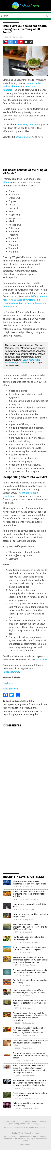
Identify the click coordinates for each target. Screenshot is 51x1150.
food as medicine (38, 704)
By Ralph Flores (28, 1076)
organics (7, 714)
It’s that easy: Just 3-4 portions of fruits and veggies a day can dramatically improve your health (28, 1030)
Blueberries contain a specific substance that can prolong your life (29, 882)
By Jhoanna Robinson (30, 1098)
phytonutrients (21, 714)
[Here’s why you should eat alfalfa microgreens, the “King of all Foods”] (25, 9)
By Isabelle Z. (27, 887)
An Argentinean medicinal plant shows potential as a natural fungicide (30, 948)
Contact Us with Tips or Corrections (25, 1133)
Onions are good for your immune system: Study (28, 1104)
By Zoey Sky (27, 985)
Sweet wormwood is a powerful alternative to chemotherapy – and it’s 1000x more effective (30, 927)
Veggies (34, 714)
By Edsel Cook (28, 1061)
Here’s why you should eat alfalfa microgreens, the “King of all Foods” (29, 991)
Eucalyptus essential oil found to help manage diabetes (30, 1094)
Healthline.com (11, 688)
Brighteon (22, 704)
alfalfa (6, 182)
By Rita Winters (28, 1088)
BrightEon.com (23, 137)
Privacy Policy (25, 1145)
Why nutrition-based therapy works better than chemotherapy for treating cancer (30, 1055)
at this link (41, 659)
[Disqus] (25, 764)
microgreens (20, 711)
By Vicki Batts (27, 1048)
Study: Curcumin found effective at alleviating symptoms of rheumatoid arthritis (29, 894)
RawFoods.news (11, 672)
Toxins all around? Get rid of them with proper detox (30, 915)
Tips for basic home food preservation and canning (30, 981)
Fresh (18, 707)
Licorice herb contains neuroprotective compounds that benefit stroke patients (30, 1043)
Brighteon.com (10, 683)
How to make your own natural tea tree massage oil (28, 938)
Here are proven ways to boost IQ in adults (29, 905)
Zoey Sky (19, 37)
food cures (8, 707)
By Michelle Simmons (30, 899)
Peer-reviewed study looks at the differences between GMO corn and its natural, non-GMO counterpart (30, 959)
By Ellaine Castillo (29, 909)
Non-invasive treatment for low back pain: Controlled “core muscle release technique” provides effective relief (30, 1082)
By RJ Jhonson (27, 952)
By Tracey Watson (29, 965)
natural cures (35, 711)
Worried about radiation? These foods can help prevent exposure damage (30, 971)
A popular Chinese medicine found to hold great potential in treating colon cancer (29, 1003)
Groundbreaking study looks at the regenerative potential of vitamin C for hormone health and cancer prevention (30, 1016)
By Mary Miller (28, 920)
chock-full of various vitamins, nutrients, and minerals (22, 86)
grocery (26, 707)
